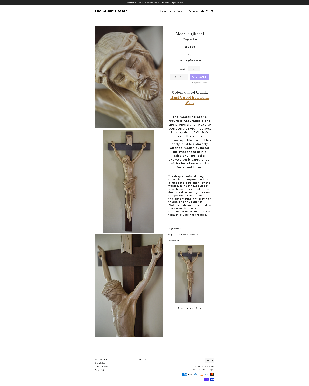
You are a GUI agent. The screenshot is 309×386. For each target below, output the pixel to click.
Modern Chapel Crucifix (190, 60)
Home (163, 11)
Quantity (183, 69)
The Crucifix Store (111, 11)
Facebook (142, 359)
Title (189, 55)
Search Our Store (101, 359)
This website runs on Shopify (203, 369)
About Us (193, 11)
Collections (176, 11)
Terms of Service (101, 366)
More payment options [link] (199, 83)
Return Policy (100, 363)
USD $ (208, 360)
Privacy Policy (100, 370)
